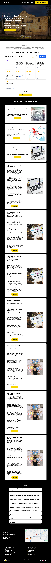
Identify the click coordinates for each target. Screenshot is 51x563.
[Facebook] (40, 560)
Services (28, 2)
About (25, 2)
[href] (36, 535)
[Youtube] (45, 560)
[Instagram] (43, 560)
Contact (31, 2)
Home (22, 2)
